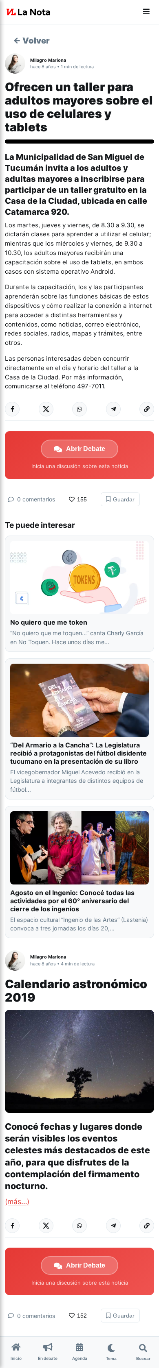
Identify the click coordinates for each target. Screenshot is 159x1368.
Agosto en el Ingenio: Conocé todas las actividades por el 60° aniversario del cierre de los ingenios (72, 901)
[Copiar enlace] (146, 409)
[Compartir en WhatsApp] (79, 409)
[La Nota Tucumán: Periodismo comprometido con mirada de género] (28, 12)
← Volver (31, 41)
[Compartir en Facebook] (12, 409)
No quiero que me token (48, 622)
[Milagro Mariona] (17, 63)
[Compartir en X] (46, 409)
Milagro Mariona (48, 60)
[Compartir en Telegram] (113, 409)
